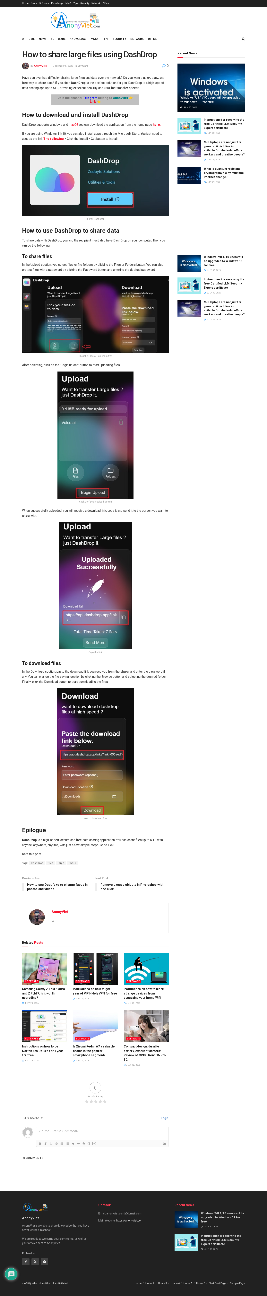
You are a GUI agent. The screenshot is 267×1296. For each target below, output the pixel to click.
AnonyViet (40, 65)
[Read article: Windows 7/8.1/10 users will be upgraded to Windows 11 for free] (211, 88)
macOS (73, 125)
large (61, 863)
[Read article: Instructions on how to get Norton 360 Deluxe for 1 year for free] (44, 1026)
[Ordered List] (62, 1143)
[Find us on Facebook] (26, 1261)
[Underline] (51, 1143)
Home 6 (200, 1283)
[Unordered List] (67, 1143)
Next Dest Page (217, 1283)
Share (72, 863)
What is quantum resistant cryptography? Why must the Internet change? (224, 173)
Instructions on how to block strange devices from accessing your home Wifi (144, 993)
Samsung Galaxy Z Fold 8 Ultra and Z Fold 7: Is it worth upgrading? (43, 993)
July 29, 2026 (213, 159)
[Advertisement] (211, 219)
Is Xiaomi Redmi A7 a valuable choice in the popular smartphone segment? (94, 1051)
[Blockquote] (73, 1143)
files (50, 863)
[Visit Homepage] (75, 20)
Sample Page (237, 1283)
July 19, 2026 (31, 1060)
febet (65, 1283)
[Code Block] (78, 1143)
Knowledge (57, 3)
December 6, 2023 (63, 65)
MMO (68, 3)
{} (89, 1143)
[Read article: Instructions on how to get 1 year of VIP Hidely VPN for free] (95, 969)
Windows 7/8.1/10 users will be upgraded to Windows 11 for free (223, 261)
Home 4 (175, 1283)
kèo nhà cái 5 (54, 1283)
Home (25, 3)
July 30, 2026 (189, 107)
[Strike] (56, 1143)
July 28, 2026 (31, 1003)
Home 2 (149, 1283)
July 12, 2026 (132, 1065)
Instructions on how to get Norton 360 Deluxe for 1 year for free (42, 1051)
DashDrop (37, 863)
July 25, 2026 (82, 998)
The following (53, 139)
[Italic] (45, 1143)
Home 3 (162, 1283)
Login (164, 1118)
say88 (25, 1283)
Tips (75, 3)
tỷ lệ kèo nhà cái (38, 1283)
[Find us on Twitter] (35, 1261)
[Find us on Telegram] (44, 1261)
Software (44, 3)
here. (157, 125)
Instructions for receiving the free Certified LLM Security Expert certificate (224, 124)
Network (95, 3)
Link (93, 101)
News (34, 3)
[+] (94, 1143)
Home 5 (188, 1283)
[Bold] (40, 1143)
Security (84, 3)
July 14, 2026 (82, 1060)
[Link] (84, 1143)
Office (106, 3)
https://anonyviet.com (129, 1220)
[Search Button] (243, 39)
